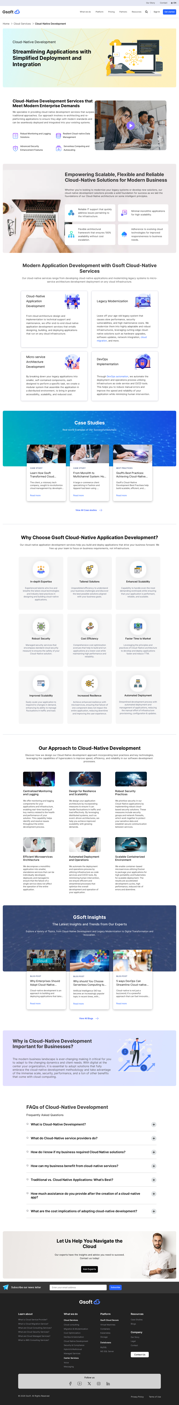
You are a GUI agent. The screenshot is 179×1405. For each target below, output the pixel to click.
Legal (133, 1341)
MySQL (103, 1347)
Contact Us (139, 1354)
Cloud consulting (71, 1325)
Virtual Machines (107, 1325)
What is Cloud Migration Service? (33, 1324)
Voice (66, 1363)
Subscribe (115, 1287)
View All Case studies (86, 510)
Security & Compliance (74, 1345)
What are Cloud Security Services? (33, 1332)
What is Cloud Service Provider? (32, 1320)
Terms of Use (155, 1397)
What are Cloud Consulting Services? (35, 1328)
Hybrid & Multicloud (73, 1349)
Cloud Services (22, 23)
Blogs (133, 1324)
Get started (169, 12)
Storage (104, 1337)
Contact (163, 3)
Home (6, 23)
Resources (136, 12)
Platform (99, 12)
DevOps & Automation (74, 1337)
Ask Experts (89, 1269)
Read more (35, 495)
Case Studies (137, 1320)
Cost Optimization (72, 1333)
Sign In (157, 12)
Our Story (150, 3)
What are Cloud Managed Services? (34, 1336)
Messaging (69, 1367)
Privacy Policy (137, 1397)
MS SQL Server (107, 1351)
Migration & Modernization (76, 1329)
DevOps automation (117, 376)
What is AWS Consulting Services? (33, 1340)
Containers (105, 1329)
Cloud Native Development (76, 1341)
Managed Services (72, 1354)
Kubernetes (105, 1333)
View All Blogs (86, 1018)
